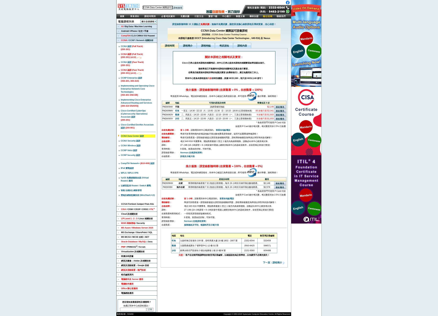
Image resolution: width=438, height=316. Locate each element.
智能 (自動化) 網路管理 (131, 190)
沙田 (177, 118)
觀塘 (177, 114)
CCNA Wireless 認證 (131, 145)
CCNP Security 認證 (130, 155)
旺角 (177, 111)
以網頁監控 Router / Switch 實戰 (136, 185)
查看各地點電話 (223, 130)
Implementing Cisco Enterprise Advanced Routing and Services (136, 103)
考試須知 (224, 45)
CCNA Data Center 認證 (132, 136)
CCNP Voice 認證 (129, 150)
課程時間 (170, 45)
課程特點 (206, 45)
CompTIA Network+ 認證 (137, 163)
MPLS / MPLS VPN (129, 173)
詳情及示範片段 (187, 156)
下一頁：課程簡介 (273, 262)
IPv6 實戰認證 (127, 168)
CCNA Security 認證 (130, 141)
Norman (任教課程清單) (191, 152)
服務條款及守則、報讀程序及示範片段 (201, 225)
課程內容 (242, 45)
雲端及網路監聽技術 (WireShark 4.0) (138, 195)
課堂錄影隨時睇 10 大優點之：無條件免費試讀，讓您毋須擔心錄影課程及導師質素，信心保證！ (224, 24)
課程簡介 (188, 45)
